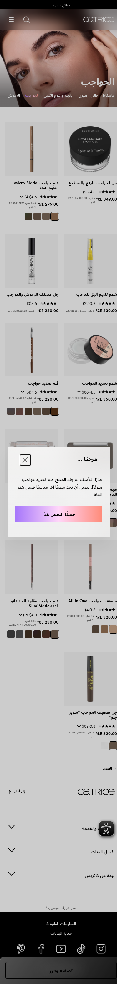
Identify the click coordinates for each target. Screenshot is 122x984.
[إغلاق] (25, 460)
